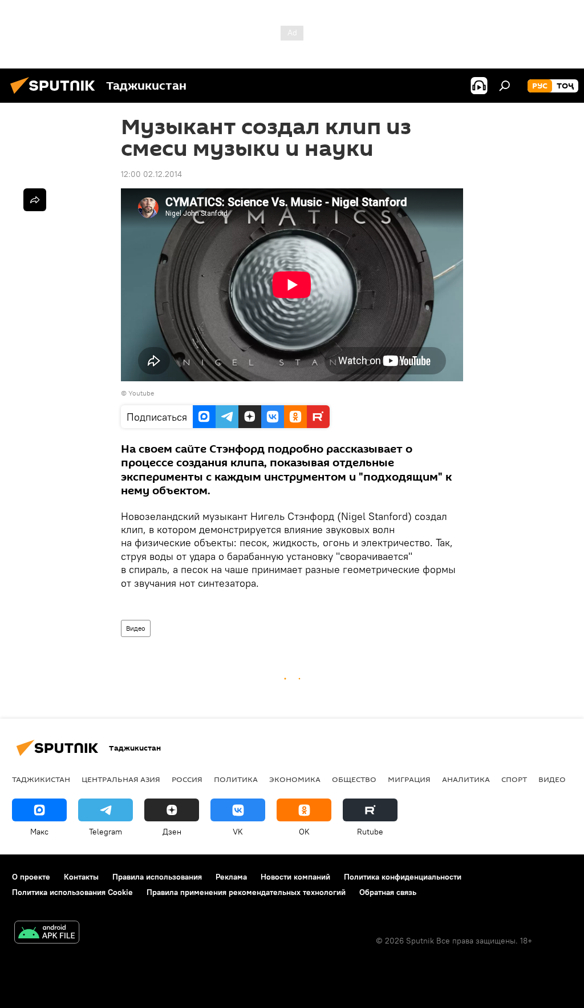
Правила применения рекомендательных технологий (246, 892)
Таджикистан (41, 779)
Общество (354, 779)
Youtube (141, 393)
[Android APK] (47, 933)
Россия (187, 779)
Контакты (81, 877)
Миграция (409, 779)
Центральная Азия (121, 779)
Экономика (295, 779)
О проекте (31, 877)
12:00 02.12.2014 (151, 174)
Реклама (231, 877)
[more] (34, 199)
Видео (135, 628)
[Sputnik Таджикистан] (56, 95)
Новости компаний (295, 877)
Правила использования (157, 877)
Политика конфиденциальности (402, 877)
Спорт (514, 779)
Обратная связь (387, 892)
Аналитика (466, 779)
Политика (236, 779)
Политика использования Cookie (72, 892)
